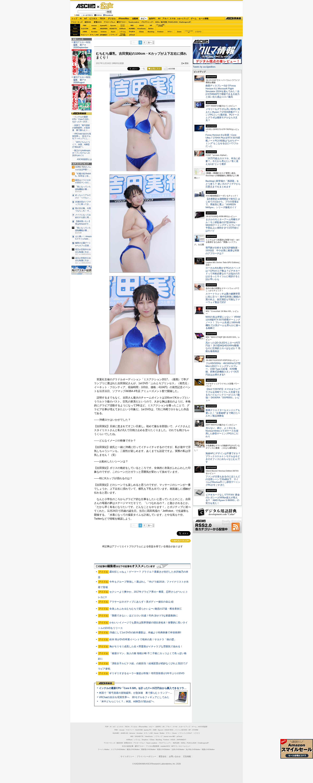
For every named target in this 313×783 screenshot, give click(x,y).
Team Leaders (151, 743)
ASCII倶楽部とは (84, 159)
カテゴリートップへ (180, 540)
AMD (94, 28)
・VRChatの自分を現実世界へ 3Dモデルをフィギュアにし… (81, 136)
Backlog (151, 32)
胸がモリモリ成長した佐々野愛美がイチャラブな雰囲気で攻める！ (146, 646)
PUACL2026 (173, 22)
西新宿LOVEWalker (148, 749)
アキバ (165, 18)
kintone (104, 32)
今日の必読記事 (127, 746)
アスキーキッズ (76, 22)
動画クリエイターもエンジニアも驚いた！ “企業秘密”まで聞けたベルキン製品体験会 (223, 413)
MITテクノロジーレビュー (180, 746)
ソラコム (122, 32)
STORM (195, 730)
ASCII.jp (85, 6)
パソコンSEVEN (122, 25)
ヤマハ (169, 32)
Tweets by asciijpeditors (204, 67)
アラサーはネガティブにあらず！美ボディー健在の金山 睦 (141, 601)
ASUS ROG (103, 28)
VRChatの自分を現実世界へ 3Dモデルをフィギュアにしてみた (134, 697)
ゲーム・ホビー (107, 5)
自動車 (135, 18)
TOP (106, 727)
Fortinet (160, 32)
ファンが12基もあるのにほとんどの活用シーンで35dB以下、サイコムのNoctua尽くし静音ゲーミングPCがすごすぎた (223, 480)
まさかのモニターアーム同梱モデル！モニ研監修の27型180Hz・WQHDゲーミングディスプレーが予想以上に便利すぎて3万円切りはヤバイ (223, 225)
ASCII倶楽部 (234, 18)
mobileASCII (165, 746)
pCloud (132, 35)
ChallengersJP (185, 22)
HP (151, 25)
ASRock (122, 28)
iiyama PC (147, 730)
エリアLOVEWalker (118, 749)
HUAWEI (132, 28)
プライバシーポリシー (146, 756)
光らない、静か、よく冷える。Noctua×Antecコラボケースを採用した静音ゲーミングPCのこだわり (222, 432)
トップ (74, 18)
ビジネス (93, 18)
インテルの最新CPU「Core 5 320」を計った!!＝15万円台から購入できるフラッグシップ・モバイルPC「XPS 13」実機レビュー (169, 688)
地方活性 (164, 22)
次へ (150, 42)
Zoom (179, 32)
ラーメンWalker (103, 749)
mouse (94, 25)
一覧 (143, 69)
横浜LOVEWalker (133, 749)
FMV (84, 25)
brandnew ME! (122, 34)
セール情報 (204, 18)
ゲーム (194, 18)
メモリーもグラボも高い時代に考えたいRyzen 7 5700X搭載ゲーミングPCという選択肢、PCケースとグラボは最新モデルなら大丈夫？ (223, 115)
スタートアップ (182, 19)
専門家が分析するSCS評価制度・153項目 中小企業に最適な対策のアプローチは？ (223, 250)
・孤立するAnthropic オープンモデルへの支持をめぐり (81, 153)
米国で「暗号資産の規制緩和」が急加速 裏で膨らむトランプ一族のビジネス (142, 692)
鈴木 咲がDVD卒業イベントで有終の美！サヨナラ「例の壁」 (142, 639)
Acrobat (94, 32)
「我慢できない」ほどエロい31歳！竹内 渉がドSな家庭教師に (143, 615)
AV (159, 18)
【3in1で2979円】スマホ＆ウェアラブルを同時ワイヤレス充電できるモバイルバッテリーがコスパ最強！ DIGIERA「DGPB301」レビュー (223, 395)
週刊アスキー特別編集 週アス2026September (81, 45)
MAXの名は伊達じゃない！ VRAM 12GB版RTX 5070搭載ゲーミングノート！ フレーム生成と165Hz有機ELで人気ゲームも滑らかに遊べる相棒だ (223, 322)
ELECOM (84, 28)
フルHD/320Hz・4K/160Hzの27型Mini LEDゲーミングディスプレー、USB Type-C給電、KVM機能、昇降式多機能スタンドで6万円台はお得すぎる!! (223, 369)
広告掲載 (187, 756)
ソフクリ (198, 32)
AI (81, 18)
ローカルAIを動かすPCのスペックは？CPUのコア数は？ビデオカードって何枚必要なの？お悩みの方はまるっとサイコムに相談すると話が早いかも (223, 273)
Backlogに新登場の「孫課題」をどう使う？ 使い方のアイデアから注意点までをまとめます (223, 184)
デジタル (112, 18)
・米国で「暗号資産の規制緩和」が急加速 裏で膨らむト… (81, 127)
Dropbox (132, 31)
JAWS (84, 32)
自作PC (152, 18)
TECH (102, 18)
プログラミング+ (147, 22)
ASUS (141, 25)
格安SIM (88, 22)
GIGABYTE (113, 28)
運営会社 (162, 756)
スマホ (173, 18)
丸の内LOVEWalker (193, 749)
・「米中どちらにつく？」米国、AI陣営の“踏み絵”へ (81, 144)
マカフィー (85, 35)
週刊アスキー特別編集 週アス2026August (81, 80)
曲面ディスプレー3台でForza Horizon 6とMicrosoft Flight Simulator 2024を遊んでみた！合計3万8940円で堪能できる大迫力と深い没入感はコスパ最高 (222, 91)
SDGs (157, 22)
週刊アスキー (122, 22)
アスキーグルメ (109, 22)
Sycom (113, 25)
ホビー (144, 18)
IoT (85, 18)
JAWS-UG (124, 733)
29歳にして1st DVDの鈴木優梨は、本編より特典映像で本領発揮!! (145, 632)
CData (141, 32)
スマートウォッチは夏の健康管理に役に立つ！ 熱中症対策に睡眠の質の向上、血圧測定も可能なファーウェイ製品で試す (223, 297)
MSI (132, 25)
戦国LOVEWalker (208, 749)
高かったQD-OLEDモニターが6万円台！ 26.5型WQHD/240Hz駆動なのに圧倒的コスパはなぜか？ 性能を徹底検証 (223, 346)
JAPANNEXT (103, 35)
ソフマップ (113, 35)
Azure (113, 32)
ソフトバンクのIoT (189, 31)
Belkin (150, 28)
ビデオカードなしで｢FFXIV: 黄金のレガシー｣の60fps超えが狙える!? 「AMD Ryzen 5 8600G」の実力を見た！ (223, 498)
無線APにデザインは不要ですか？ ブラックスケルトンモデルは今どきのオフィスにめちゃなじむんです (224, 457)
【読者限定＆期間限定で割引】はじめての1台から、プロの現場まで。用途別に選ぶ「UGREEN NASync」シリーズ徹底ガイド (223, 203)
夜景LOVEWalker (163, 749)
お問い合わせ (175, 756)
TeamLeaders (133, 22)
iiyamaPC (103, 25)
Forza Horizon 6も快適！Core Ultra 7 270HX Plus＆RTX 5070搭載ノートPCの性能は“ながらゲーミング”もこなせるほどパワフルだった (223, 140)
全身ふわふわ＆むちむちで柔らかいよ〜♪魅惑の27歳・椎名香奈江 (145, 608)
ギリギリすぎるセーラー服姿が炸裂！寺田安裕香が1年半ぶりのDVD (146, 673)
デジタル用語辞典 (152, 746)
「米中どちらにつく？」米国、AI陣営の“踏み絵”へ (126, 701)
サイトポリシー (127, 756)
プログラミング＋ (164, 743)
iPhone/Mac (124, 18)
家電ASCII (98, 22)
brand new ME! (169, 736)
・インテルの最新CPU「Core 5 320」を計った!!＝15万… (81, 119)
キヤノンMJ (94, 35)
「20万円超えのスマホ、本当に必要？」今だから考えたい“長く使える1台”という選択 (223, 161)
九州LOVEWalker (177, 749)
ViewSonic (141, 28)
